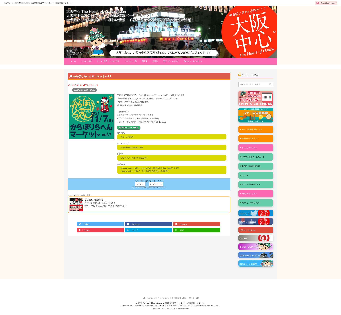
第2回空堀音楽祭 (94, 199)
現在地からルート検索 (128, 127)
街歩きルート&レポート (193, 61)
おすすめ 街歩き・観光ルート (253, 157)
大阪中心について (148, 298)
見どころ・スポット (171, 61)
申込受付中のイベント (250, 139)
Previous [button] (66, 32)
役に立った (140, 184)
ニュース (244, 175)
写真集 (144, 61)
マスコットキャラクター (251, 203)
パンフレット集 (131, 61)
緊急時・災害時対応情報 (251, 166)
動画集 (155, 61)
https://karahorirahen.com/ (132, 147)
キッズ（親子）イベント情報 (108, 61)
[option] (170, 32)
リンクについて (163, 298)
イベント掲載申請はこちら (251, 129)
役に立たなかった (156, 184)
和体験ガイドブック (249, 194)
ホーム (73, 61)
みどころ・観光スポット (251, 184)
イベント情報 (86, 61)
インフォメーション (249, 148)
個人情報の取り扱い (179, 298)
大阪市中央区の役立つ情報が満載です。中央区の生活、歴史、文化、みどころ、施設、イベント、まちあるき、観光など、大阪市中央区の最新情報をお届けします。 (170, 305)
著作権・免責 (194, 298)
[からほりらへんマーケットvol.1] (91, 138)
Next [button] (274, 32)
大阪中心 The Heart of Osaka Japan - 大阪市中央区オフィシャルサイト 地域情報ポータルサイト (38, 3)
